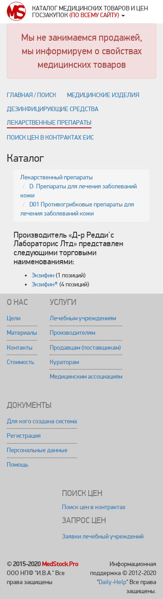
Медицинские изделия (103, 95)
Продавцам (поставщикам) (85, 347)
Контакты (20, 347)
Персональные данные (37, 450)
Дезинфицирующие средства (52, 109)
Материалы (22, 333)
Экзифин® (45, 284)
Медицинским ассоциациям (86, 376)
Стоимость (20, 362)
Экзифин (43, 275)
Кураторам (64, 362)
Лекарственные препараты (49, 122)
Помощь (17, 464)
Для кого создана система (42, 421)
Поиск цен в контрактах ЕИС (50, 137)
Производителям (72, 333)
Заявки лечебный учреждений (103, 536)
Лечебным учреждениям (83, 318)
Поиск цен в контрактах (93, 507)
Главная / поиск (31, 95)
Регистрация (24, 436)
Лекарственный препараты (56, 177)
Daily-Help (112, 582)
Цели (13, 318)
